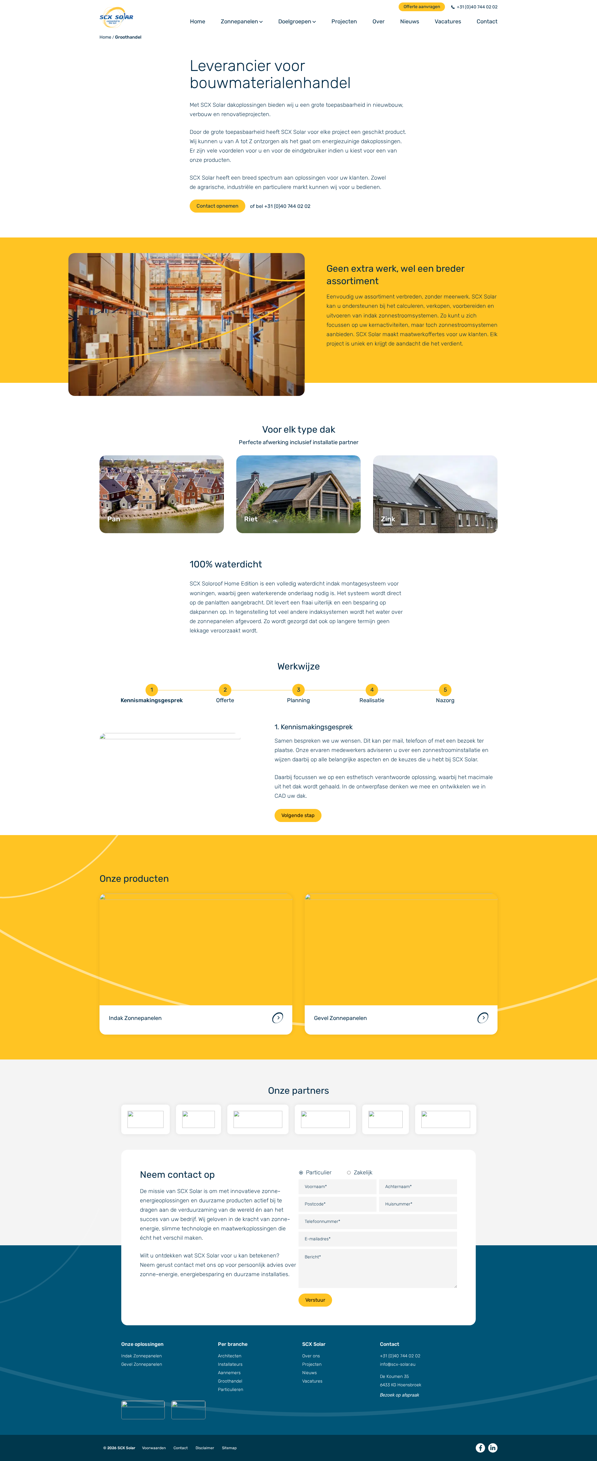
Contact (487, 22)
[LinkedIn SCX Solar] (492, 1448)
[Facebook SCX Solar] (480, 1448)
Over (379, 22)
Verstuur (315, 1300)
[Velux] (198, 1119)
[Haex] (445, 1119)
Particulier (318, 1172)
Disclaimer (205, 1448)
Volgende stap (298, 815)
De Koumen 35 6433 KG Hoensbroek (400, 1381)
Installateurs (230, 1364)
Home (197, 22)
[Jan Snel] (325, 1119)
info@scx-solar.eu (397, 1364)
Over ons (311, 1356)
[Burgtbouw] (145, 1119)
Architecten (229, 1356)
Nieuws (409, 22)
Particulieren (230, 1389)
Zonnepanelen (239, 22)
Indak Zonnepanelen (141, 1356)
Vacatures (448, 22)
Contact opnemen (217, 206)
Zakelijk (363, 1172)
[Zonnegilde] (258, 1119)
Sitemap (229, 1448)
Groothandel (128, 37)
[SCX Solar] (145, 17)
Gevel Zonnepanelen (141, 1364)
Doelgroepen (294, 22)
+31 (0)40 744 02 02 (477, 7)
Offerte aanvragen (422, 6)
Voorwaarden (154, 1448)
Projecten (344, 22)
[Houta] (385, 1119)
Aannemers (229, 1372)
